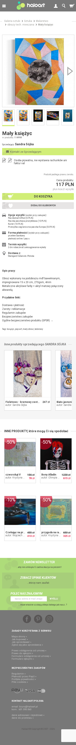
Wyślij (54, 598)
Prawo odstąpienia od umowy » (29, 650)
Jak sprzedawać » (21, 642)
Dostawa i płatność (13, 305)
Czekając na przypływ (18, 532)
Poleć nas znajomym (26, 593)
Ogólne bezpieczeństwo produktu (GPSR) (26, 320)
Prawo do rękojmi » (22, 653)
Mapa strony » (19, 636)
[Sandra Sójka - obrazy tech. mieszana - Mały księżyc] (38, 71)
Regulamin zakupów (14, 312)
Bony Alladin (48, 474)
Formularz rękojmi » (23, 659)
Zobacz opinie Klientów (38, 577)
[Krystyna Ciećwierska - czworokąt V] (20, 454)
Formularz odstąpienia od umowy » (31, 656)
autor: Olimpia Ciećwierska (56, 477)
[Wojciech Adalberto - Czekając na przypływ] (20, 512)
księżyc (10, 329)
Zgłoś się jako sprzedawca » (27, 644)
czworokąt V (13, 474)
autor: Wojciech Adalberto (19, 535)
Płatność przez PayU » (24, 676)
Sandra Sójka (55, 344)
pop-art (18, 329)
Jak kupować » (20, 639)
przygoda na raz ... (52, 532)
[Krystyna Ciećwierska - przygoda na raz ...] (56, 512)
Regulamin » (19, 673)
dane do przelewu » (23, 718)
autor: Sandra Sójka (16, 405)
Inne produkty (13, 344)
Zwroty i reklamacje (13, 309)
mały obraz (28, 329)
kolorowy (39, 329)
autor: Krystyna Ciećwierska (20, 477)
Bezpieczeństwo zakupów (17, 316)
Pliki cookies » (20, 682)
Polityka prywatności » (24, 679)
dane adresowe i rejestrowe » (28, 715)
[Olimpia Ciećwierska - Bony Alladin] (56, 454)
